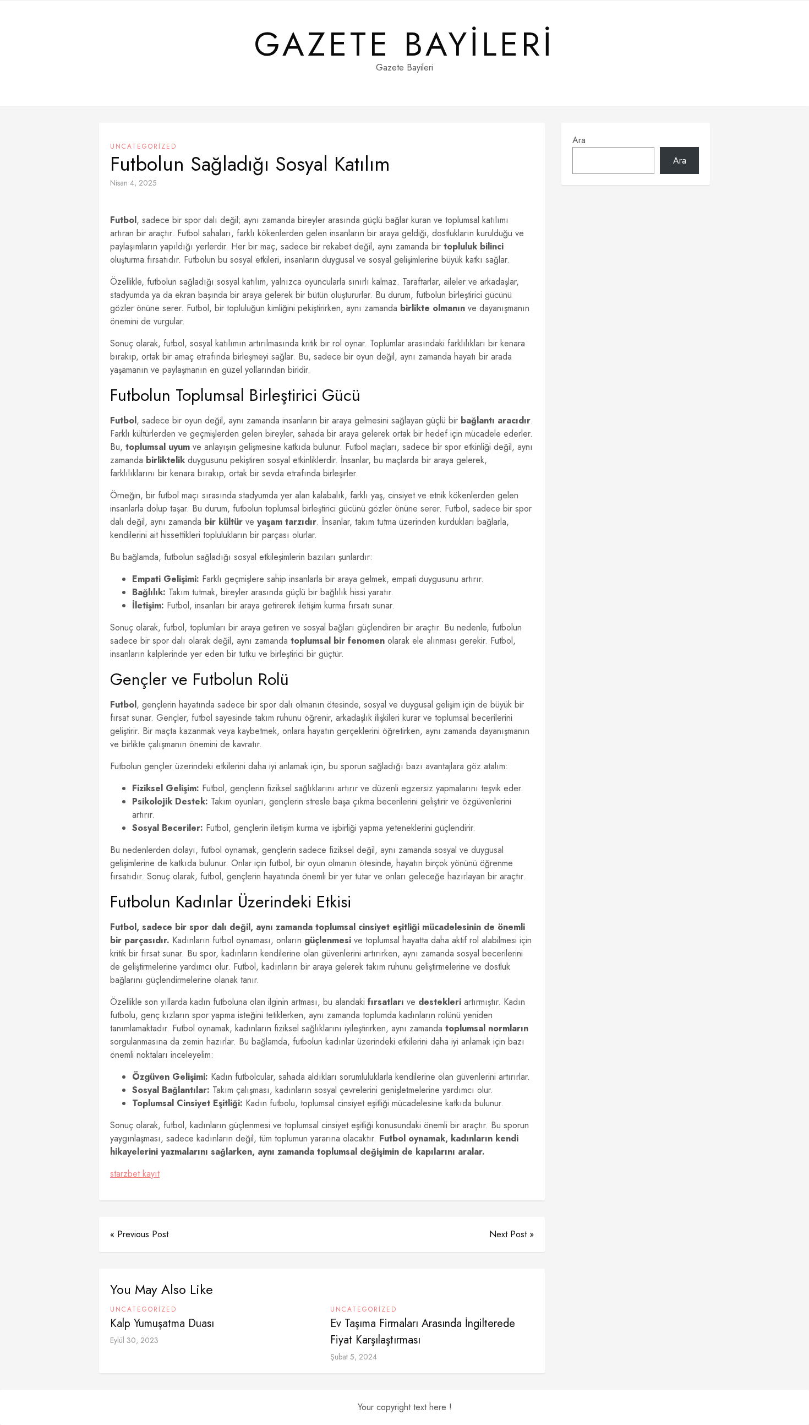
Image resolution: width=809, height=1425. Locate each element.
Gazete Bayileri (404, 44)
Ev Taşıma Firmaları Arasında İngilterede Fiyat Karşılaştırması (422, 1331)
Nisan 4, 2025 (133, 182)
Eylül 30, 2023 (134, 1340)
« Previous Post (139, 1234)
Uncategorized (143, 146)
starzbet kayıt (135, 1173)
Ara (579, 140)
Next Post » (511, 1234)
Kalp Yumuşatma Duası (162, 1323)
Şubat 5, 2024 (353, 1356)
